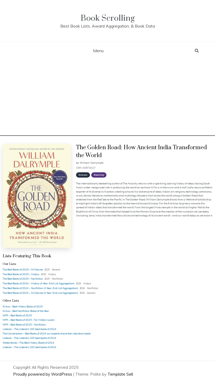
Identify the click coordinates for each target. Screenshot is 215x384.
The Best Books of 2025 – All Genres (23, 269)
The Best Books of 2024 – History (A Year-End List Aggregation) (39, 283)
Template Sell (120, 374)
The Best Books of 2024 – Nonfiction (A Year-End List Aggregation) (41, 288)
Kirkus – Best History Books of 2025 (22, 306)
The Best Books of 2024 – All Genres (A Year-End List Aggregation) (41, 292)
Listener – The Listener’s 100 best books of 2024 (29, 328)
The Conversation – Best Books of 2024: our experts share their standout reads (47, 333)
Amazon (83, 174)
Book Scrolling (107, 18)
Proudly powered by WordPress (43, 374)
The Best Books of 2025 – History (21, 274)
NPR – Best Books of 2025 (17, 315)
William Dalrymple (91, 162)
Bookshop (99, 174)
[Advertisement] (107, 99)
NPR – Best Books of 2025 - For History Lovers (29, 319)
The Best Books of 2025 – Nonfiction (23, 278)
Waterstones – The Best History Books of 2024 (28, 342)
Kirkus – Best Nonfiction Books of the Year (26, 310)
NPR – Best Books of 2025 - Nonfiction (24, 324)
